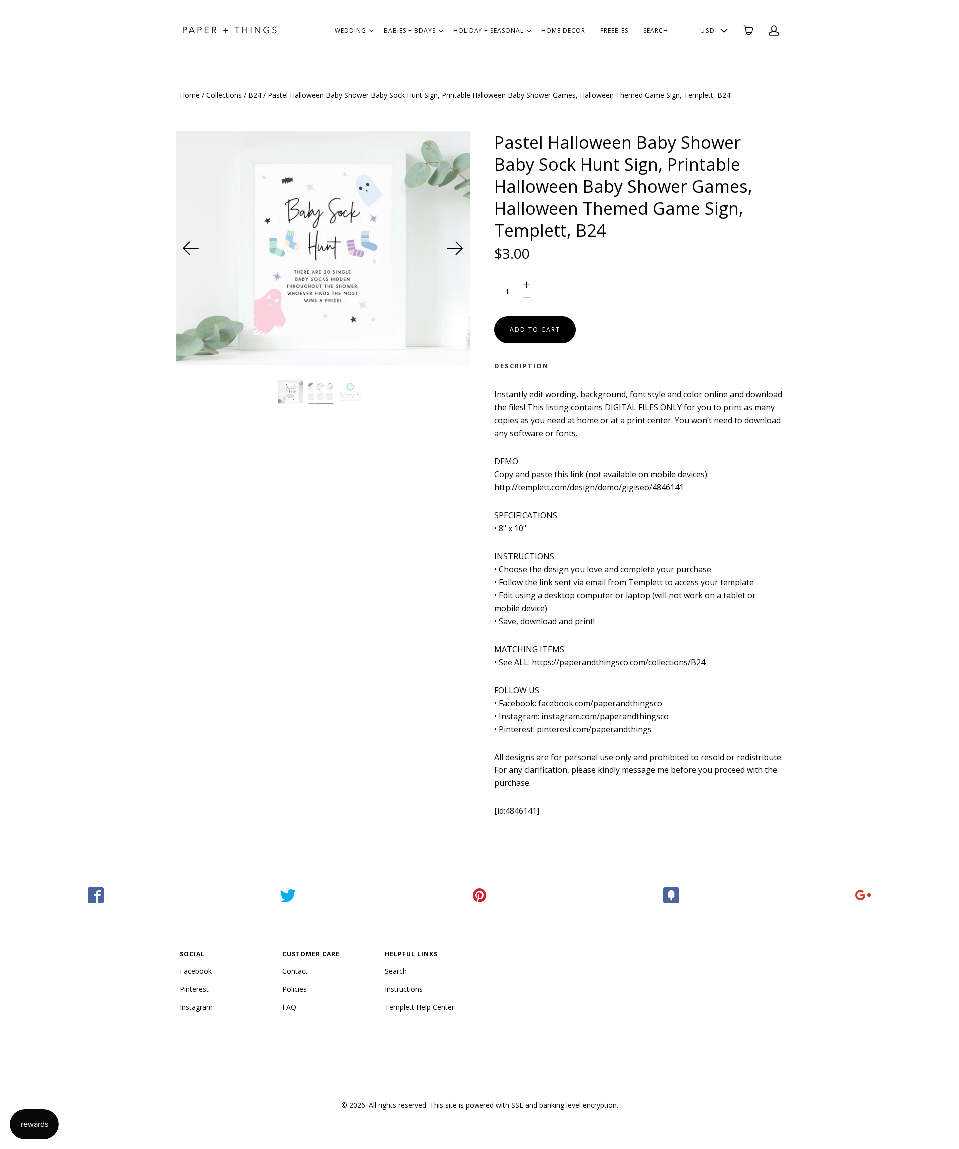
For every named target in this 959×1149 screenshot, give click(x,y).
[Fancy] (671, 895)
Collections (224, 95)
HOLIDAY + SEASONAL (488, 30)
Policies (294, 989)
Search (396, 971)
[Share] (96, 895)
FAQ (289, 1007)
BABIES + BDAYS (410, 30)
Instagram (196, 1007)
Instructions (404, 989)
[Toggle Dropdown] (371, 31)
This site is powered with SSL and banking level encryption (523, 1105)
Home (190, 95)
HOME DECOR (563, 30)
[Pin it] (479, 895)
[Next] (455, 248)
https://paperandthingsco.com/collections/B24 (618, 662)
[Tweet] (288, 895)
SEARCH (655, 30)
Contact (295, 971)
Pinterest (194, 989)
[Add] (863, 895)
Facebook (196, 971)
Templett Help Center (419, 1007)
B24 (254, 95)
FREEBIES (614, 30)
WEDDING (350, 30)
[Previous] (191, 248)
